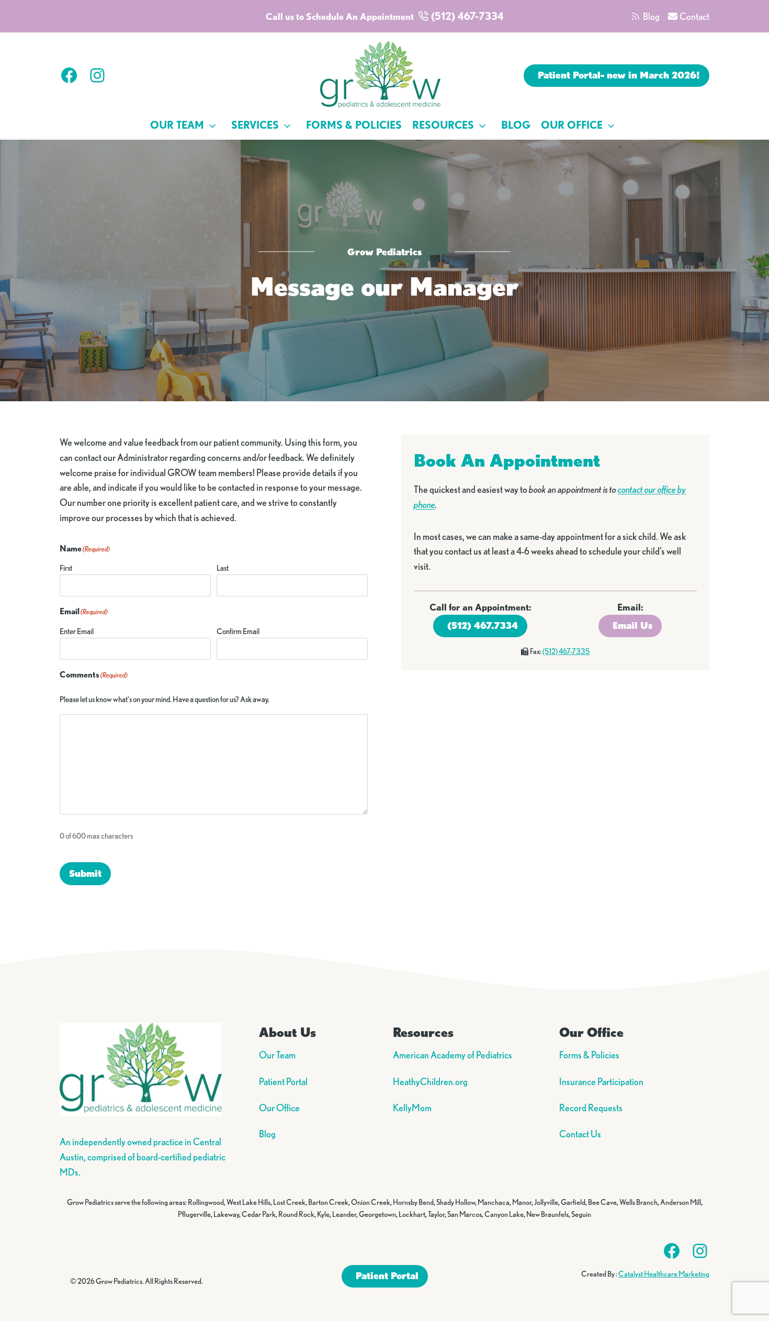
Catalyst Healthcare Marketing (663, 1274)
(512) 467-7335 (566, 651)
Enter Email (77, 631)
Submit (85, 873)
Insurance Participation (601, 1081)
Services (255, 125)
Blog (515, 125)
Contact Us (580, 1133)
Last (223, 567)
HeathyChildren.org (430, 1081)
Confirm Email (238, 631)
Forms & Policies (354, 125)
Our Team (177, 125)
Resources (443, 125)
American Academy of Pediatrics (452, 1054)
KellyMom (412, 1107)
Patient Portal (283, 1081)
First (66, 567)
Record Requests (591, 1107)
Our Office (572, 125)
